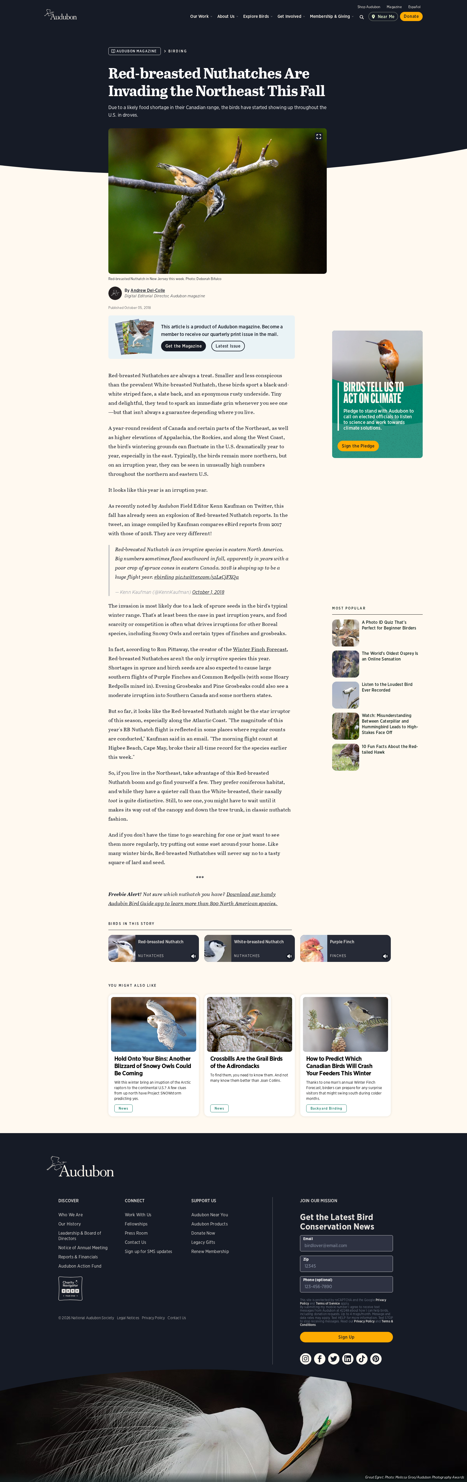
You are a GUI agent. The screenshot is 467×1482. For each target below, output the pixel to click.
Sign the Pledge (358, 446)
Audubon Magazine (136, 51)
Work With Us (138, 1214)
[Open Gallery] (319, 136)
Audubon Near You (209, 1214)
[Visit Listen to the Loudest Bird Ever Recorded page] (377, 695)
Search (361, 16)
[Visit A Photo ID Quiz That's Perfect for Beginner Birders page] (377, 632)
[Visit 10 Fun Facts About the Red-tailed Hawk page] (377, 757)
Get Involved (289, 16)
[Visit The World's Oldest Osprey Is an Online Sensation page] (377, 664)
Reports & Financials (78, 1256)
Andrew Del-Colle (148, 290)
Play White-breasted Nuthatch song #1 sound (289, 956)
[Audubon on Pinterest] (376, 1359)
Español (414, 7)
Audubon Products (209, 1224)
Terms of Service (328, 1303)
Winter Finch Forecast (260, 649)
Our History (69, 1224)
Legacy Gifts (203, 1242)
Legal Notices (128, 1318)
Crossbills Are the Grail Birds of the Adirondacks (249, 1055)
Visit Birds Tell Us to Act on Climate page (377, 394)
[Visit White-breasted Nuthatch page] (249, 948)
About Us (226, 16)
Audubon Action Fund (79, 1266)
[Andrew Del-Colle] (115, 293)
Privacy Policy (153, 1318)
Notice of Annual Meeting (83, 1247)
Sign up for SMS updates (148, 1251)
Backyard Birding (327, 1108)
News (124, 1108)
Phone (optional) (318, 1280)
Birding (177, 51)
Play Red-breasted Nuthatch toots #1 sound (193, 956)
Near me (386, 16)
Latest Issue (228, 346)
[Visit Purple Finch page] (345, 948)
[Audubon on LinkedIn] (347, 1359)
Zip (306, 1259)
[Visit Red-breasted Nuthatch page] (153, 948)
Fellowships (136, 1224)
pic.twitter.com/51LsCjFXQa (207, 577)
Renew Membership (210, 1251)
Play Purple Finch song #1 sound (385, 956)
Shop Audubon (369, 7)
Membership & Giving (330, 16)
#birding (164, 577)
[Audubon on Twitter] (333, 1359)
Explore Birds (256, 16)
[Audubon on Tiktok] (362, 1359)
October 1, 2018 (208, 592)
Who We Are (70, 1214)
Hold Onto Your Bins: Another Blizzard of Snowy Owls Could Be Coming (153, 1055)
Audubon (60, 14)
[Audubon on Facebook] (319, 1359)
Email (308, 1239)
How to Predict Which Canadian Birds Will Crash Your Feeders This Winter (345, 1055)
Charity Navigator (70, 1288)
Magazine (394, 7)
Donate (411, 16)
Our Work (199, 16)
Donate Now (203, 1233)
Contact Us (135, 1242)
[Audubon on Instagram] (305, 1359)
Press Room (136, 1233)
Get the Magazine (183, 346)
